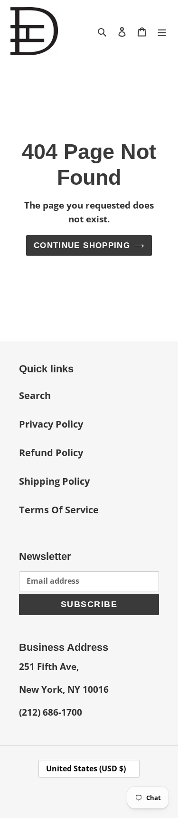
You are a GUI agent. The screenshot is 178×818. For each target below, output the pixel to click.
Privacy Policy (51, 424)
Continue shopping (82, 245)
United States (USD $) (86, 768)
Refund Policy (51, 452)
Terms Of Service (59, 509)
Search (35, 395)
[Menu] (162, 31)
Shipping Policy (54, 481)
